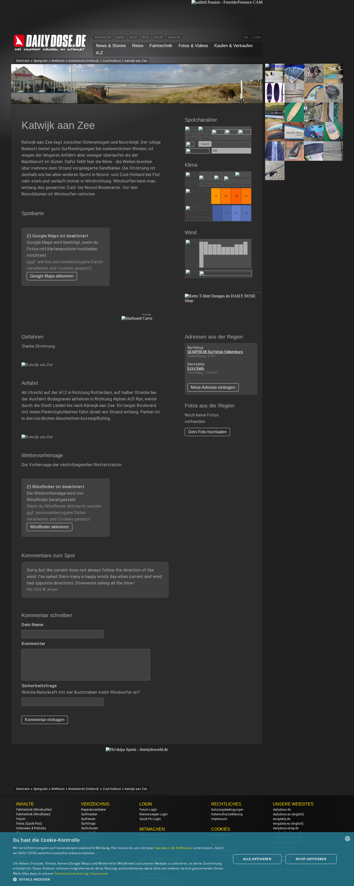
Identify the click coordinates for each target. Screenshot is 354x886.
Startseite (23, 60)
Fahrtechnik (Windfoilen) (33, 814)
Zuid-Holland (112, 60)
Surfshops (88, 823)
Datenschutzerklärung (227, 814)
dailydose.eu (282, 814)
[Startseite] (50, 48)
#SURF (158, 37)
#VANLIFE (174, 37)
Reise (137, 45)
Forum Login (148, 809)
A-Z (99, 52)
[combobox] (347, 838)
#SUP (133, 37)
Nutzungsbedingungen (227, 809)
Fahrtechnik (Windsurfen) (34, 809)
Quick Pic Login (150, 819)
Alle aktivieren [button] (257, 859)
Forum (20, 819)
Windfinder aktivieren (49, 527)
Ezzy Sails (195, 368)
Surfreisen (88, 819)
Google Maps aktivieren (52, 276)
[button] (118, 879)
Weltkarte (58, 60)
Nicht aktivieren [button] (311, 859)
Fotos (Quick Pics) (29, 823)
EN (246, 37)
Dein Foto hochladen (207, 432)
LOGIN (256, 37)
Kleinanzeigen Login (153, 814)
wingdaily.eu (281, 823)
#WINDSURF (102, 37)
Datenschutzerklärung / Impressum (81, 873)
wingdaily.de (281, 819)
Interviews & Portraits (31, 828)
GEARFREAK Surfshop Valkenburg (215, 352)
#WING (120, 37)
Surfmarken (89, 814)
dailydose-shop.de (286, 828)
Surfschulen (89, 828)
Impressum (219, 819)
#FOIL (146, 37)
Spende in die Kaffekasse (174, 848)
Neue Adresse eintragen (213, 387)
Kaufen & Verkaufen (233, 45)
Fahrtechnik (161, 45)
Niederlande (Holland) (83, 60)
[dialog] (177, 859)
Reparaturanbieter (93, 809)
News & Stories (111, 45)
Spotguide (40, 60)
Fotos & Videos (193, 45)
